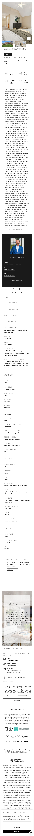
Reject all (17, 823)
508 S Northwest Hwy (14, 670)
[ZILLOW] (26, 736)
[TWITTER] (18, 736)
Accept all (17, 831)
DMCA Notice (10, 752)
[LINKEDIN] (22, 736)
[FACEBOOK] (11, 736)
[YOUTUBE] (7, 736)
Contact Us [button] (17, 633)
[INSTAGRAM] (14, 736)
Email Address (8, 682)
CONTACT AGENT (17, 280)
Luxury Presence (21, 741)
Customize (17, 827)
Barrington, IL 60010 (13, 672)
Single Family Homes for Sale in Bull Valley (12, 568)
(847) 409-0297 (9, 270)
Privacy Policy (22, 695)
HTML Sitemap (23, 752)
